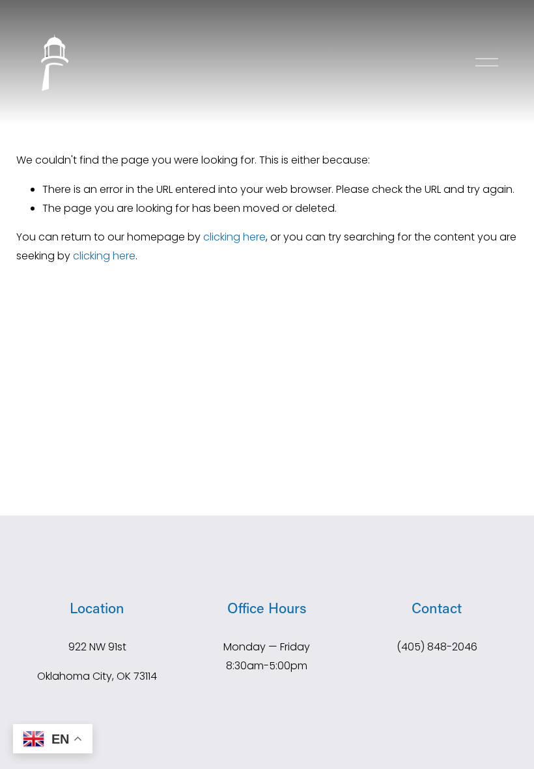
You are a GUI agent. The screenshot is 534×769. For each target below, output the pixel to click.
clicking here (234, 236)
